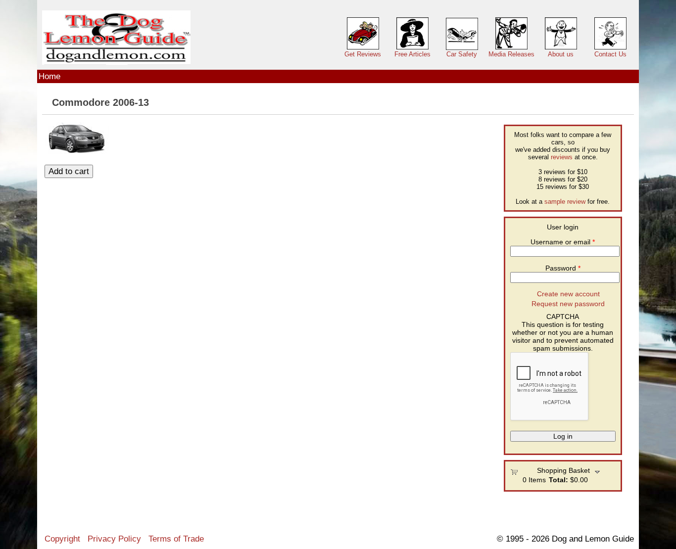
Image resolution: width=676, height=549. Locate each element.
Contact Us (610, 54)
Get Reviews (362, 54)
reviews (562, 157)
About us (561, 54)
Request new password (568, 304)
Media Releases (511, 54)
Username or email (563, 242)
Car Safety (461, 54)
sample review (564, 201)
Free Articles (412, 54)
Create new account (568, 294)
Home (49, 76)
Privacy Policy (114, 539)
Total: (558, 480)
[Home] (116, 37)
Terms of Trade (176, 539)
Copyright (62, 539)
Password (562, 268)
